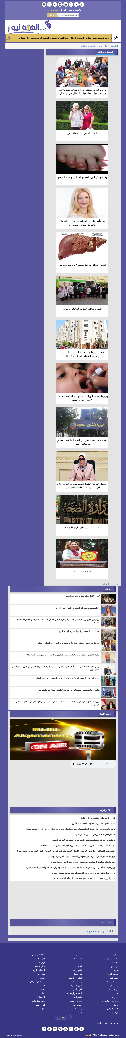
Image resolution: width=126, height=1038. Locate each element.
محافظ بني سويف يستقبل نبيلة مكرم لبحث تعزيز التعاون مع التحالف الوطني (68, 643)
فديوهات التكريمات (109, 1001)
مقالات (115, 962)
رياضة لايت (113, 985)
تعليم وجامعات (38, 1001)
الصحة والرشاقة (88, 46)
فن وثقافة (77, 959)
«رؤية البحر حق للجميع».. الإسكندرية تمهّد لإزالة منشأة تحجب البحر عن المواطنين (66, 678)
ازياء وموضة (112, 989)
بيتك (43, 1009)
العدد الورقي (112, 1009)
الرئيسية (114, 46)
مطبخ (42, 989)
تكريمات (78, 997)
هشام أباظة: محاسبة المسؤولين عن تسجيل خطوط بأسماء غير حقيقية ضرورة (67, 690)
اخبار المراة (76, 989)
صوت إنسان (76, 1005)
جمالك (42, 993)
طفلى (115, 993)
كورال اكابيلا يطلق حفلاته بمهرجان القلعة (83, 596)
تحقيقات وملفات (111, 959)
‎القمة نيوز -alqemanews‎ (100, 931)
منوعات (115, 970)
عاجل (115, 1005)
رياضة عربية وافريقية (35, 982)
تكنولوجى (77, 970)
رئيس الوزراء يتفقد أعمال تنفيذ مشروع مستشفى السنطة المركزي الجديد (84, 878)
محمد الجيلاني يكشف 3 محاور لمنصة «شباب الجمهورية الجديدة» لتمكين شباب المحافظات (62, 655)
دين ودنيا (78, 974)
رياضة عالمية (76, 982)
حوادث (79, 955)
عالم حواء (103, 46)
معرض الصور (76, 1001)
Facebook (81, 4)
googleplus (71, 4)
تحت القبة (113, 978)
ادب (80, 1012)
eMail (44, 4)
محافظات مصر (38, 955)
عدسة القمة (113, 974)
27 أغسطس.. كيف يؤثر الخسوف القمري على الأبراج (78, 608)
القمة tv (41, 959)
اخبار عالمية (40, 966)
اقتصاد (79, 966)
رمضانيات (77, 1009)
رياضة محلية (112, 982)
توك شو (114, 966)
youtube (65, 4)
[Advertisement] (93, 788)
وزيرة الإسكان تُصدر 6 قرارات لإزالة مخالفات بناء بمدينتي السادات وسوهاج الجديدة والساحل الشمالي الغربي (58, 703)
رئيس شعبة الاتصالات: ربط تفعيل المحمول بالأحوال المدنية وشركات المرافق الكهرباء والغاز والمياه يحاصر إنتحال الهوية (56, 668)
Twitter (76, 4)
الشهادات (41, 997)
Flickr (55, 4)
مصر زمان (40, 974)
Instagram (60, 4)
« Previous (111, 584)
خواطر (115, 1012)
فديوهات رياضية (75, 985)
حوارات (42, 962)
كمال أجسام (39, 1005)
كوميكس (78, 962)
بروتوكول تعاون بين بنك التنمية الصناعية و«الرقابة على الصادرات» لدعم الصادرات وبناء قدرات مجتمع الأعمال (58, 621)
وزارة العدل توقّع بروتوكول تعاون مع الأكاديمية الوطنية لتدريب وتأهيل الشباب (83, 873)
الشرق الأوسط (75, 978)
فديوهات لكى (112, 997)
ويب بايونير (11, 1035)
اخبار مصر (113, 955)
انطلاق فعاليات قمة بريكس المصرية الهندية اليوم (79, 631)
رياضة (42, 978)
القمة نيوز (87, 1035)
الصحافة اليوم (39, 970)
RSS (49, 4)
